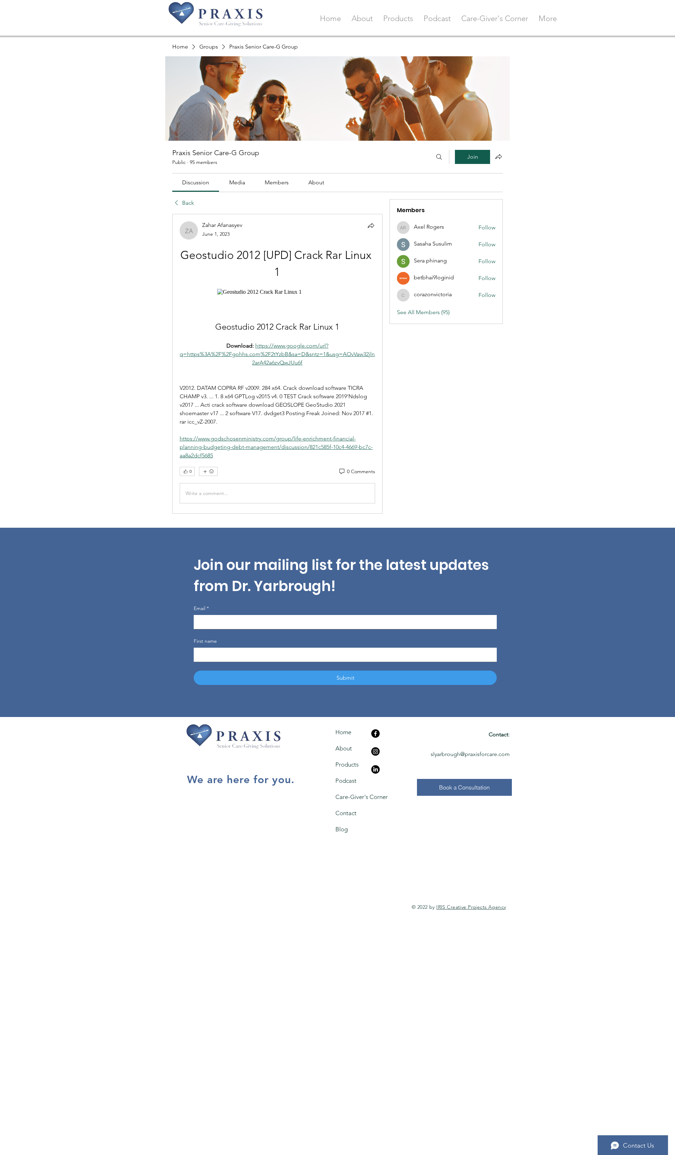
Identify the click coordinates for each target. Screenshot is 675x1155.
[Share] (371, 225)
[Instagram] (375, 751)
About (343, 748)
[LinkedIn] (375, 769)
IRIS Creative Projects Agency (471, 907)
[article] (277, 364)
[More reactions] (208, 471)
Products (347, 764)
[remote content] (277, 292)
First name (205, 641)
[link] (195, 182)
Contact (345, 813)
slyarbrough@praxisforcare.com (470, 754)
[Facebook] (375, 733)
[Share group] (498, 156)
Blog (341, 829)
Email (201, 608)
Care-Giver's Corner (348, 796)
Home (343, 732)
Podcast (345, 780)
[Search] (439, 157)
